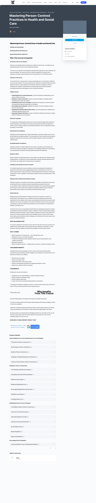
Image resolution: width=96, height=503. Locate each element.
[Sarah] (13, 458)
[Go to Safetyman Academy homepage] (12, 2)
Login (75, 43)
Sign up (83, 2)
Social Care (51, 12)
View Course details (14, 27)
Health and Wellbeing (15, 12)
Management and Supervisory (38, 12)
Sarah (17, 458)
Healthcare (26, 12)
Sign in (77, 2)
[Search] (73, 2)
